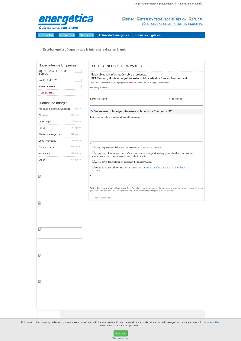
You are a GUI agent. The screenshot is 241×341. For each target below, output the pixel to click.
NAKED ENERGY (48, 80)
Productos (45, 35)
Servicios (86, 35)
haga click (133, 83)
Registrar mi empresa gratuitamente (154, 3)
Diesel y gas (60, 121)
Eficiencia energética (60, 134)
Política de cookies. (210, 322)
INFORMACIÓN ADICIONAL (158, 167)
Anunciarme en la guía (190, 3)
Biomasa (60, 115)
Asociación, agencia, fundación (60, 109)
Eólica (60, 128)
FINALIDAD (148, 147)
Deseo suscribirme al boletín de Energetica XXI (133, 111)
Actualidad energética (114, 35)
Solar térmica (60, 153)
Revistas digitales (148, 35)
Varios (60, 160)
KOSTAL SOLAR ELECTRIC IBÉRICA (53, 72)
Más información (120, 338)
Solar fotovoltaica (60, 147)
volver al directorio (102, 198)
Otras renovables (60, 141)
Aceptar (120, 333)
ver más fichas (48, 93)
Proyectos (66, 35)
